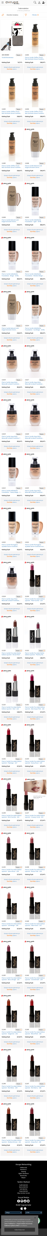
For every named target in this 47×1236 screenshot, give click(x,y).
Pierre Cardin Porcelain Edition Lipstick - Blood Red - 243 (35, 1033)
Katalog (23, 1171)
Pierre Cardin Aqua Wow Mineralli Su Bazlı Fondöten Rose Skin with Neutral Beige (34, 438)
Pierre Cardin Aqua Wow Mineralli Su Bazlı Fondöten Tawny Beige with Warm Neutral (10, 601)
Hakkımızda (23, 1167)
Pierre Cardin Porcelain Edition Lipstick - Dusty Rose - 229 (35, 762)
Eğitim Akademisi (23, 1173)
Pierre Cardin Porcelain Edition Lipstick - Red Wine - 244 (12, 1087)
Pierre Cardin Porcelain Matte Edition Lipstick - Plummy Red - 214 (35, 654)
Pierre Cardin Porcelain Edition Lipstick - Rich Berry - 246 (35, 1087)
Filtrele (35, 15)
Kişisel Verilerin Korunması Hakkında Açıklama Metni (18, 1225)
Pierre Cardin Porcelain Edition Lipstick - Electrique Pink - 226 (35, 708)
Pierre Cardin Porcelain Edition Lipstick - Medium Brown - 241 (12, 1141)
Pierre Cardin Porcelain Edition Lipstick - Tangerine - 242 (12, 1033)
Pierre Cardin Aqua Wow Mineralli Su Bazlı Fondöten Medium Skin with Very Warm (34, 384)
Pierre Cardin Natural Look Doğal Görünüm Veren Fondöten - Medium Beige (10, 221)
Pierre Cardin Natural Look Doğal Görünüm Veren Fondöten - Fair (33, 167)
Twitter (25, 1201)
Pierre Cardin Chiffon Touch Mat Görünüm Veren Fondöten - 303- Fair (35, 59)
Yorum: (19, 55)
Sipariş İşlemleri (23, 1187)
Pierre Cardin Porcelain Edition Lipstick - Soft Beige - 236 (12, 924)
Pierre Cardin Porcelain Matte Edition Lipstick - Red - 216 (11, 708)
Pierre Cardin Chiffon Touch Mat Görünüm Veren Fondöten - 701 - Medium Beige (12, 167)
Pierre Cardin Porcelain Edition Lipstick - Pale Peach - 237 (35, 924)
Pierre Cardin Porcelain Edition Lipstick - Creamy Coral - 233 (35, 816)
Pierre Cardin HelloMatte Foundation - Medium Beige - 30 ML (34, 275)
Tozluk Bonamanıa (7, 57)
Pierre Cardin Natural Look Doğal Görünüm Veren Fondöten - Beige (10, 329)
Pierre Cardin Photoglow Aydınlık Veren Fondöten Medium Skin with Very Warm (11, 546)
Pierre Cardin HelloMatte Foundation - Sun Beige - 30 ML (35, 329)
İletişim (23, 1178)
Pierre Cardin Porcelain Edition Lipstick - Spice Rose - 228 (12, 870)
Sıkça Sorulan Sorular (23, 1193)
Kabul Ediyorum (20, 1230)
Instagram (22, 1201)
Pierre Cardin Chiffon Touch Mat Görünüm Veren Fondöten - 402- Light (12, 113)
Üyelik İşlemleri (23, 1185)
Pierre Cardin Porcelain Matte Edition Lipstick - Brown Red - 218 (11, 654)
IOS (22, 1208)
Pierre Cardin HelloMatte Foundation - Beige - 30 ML (10, 275)
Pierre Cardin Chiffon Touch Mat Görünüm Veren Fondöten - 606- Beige (35, 113)
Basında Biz (23, 1175)
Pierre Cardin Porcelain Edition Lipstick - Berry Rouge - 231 (12, 979)
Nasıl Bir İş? (23, 1169)
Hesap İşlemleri (23, 1191)
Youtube (28, 1201)
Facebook (18, 1201)
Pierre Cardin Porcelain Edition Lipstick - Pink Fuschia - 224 (35, 599)
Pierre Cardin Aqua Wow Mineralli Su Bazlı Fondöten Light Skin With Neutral (33, 492)
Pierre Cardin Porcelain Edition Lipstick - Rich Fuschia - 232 (12, 816)
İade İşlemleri (23, 1189)
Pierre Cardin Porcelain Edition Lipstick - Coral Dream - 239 (35, 979)
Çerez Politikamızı (9, 1223)
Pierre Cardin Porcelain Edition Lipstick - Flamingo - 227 (12, 762)
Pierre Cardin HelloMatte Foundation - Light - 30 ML (33, 220)
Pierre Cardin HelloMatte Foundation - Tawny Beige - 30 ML (11, 492)
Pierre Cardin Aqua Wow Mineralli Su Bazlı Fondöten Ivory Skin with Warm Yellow (11, 384)
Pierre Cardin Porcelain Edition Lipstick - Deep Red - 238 (35, 1141)
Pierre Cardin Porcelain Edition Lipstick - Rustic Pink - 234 (35, 870)
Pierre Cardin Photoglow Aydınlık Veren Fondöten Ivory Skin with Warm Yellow (34, 546)
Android (25, 1208)
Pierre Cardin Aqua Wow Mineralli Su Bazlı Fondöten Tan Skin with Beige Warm (12, 438)
